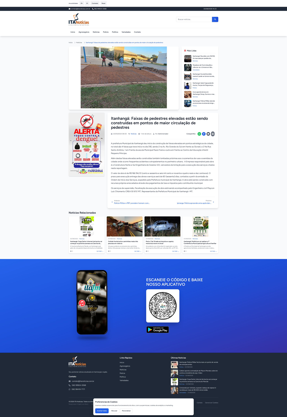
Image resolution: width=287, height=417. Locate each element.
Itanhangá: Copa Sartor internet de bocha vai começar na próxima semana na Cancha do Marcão (86, 243)
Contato (137, 32)
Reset (103, 3)
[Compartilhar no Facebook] (204, 134)
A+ (82, 3)
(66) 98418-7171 (78, 389)
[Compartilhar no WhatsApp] (199, 134)
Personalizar (126, 411)
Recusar (114, 411)
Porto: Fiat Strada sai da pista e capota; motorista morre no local (160, 242)
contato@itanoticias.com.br (83, 381)
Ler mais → (100, 251)
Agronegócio (84, 32)
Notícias (96, 32)
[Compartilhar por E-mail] (208, 134)
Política (115, 32)
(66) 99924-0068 (100, 9)
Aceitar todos (102, 411)
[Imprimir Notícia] (213, 133)
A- (87, 3)
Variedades (126, 32)
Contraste (95, 3)
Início (73, 32)
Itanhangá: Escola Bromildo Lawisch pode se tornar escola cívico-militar (203, 76)
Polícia (105, 32)
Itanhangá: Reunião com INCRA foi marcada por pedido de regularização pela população (204, 58)
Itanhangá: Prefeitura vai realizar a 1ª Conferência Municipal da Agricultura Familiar (200, 242)
